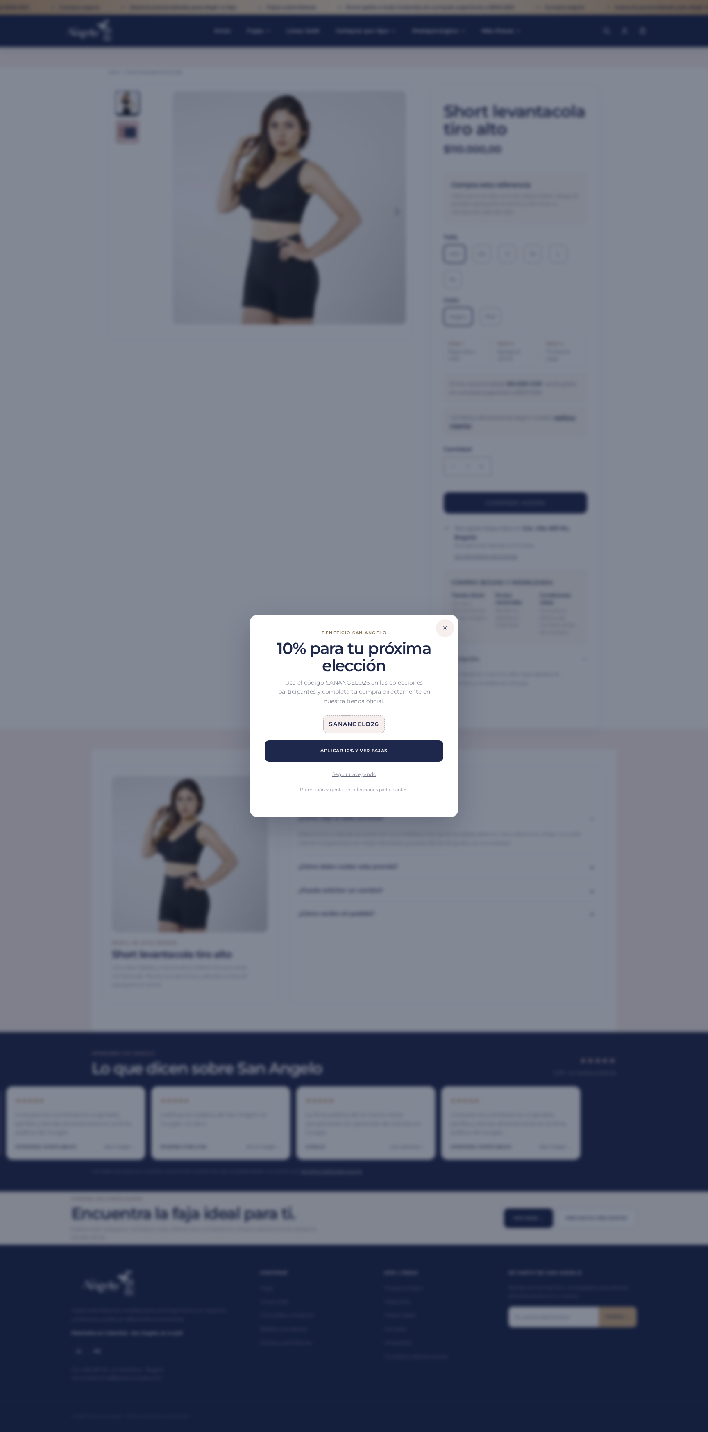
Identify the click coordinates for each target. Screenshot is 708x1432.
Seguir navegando (354, 774)
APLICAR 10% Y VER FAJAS (354, 750)
